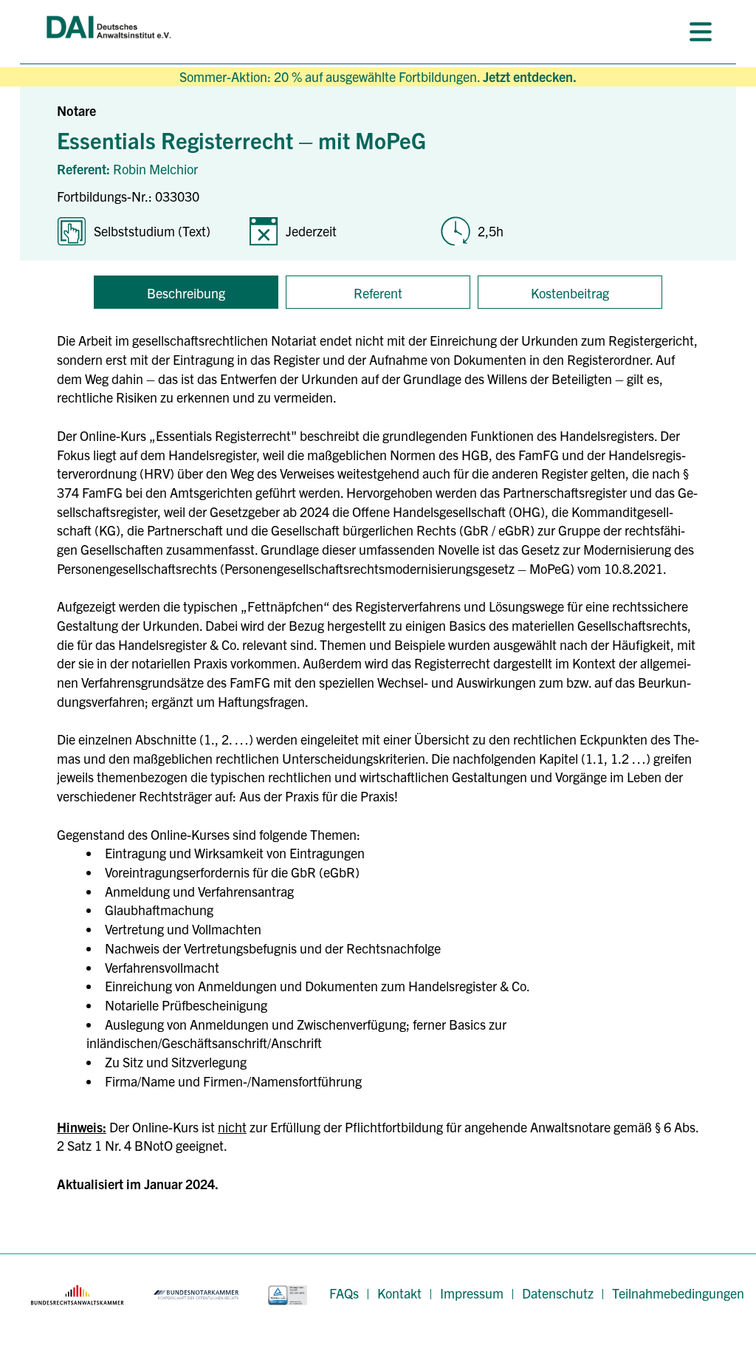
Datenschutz (558, 1292)
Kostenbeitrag (570, 292)
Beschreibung (186, 292)
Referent (378, 292)
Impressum (472, 1292)
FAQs (344, 1292)
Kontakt (399, 1292)
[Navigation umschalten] (701, 32)
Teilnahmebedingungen (678, 1292)
